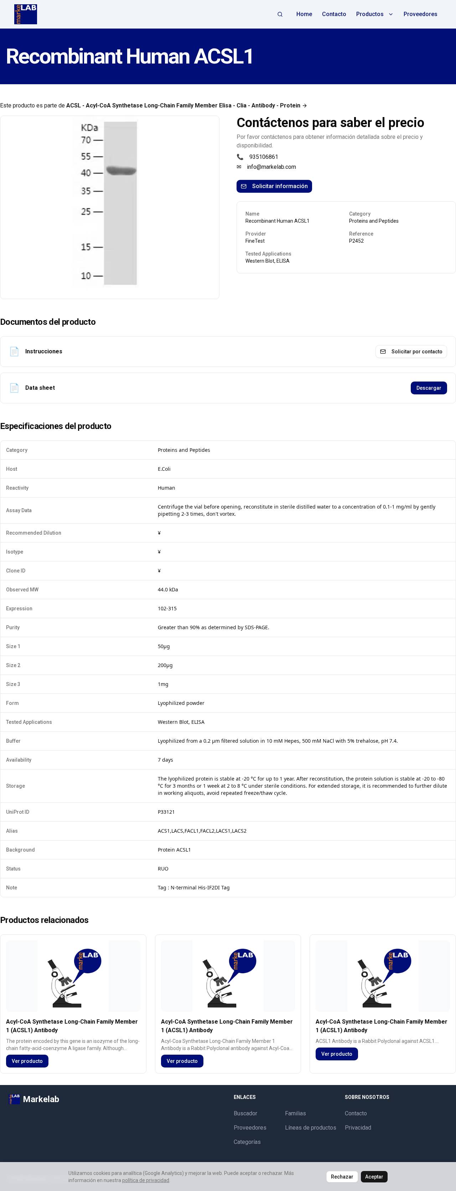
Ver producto (27, 1061)
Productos (370, 14)
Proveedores (420, 14)
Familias (295, 1113)
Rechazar (342, 1177)
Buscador (245, 1113)
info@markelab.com (271, 166)
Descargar (428, 388)
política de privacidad (145, 1180)
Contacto (334, 14)
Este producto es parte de (150, 105)
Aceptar (374, 1177)
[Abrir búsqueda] (280, 14)
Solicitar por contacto (417, 351)
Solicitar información (280, 186)
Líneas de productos (310, 1127)
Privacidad (358, 1127)
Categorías (247, 1142)
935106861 (263, 156)
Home (304, 14)
